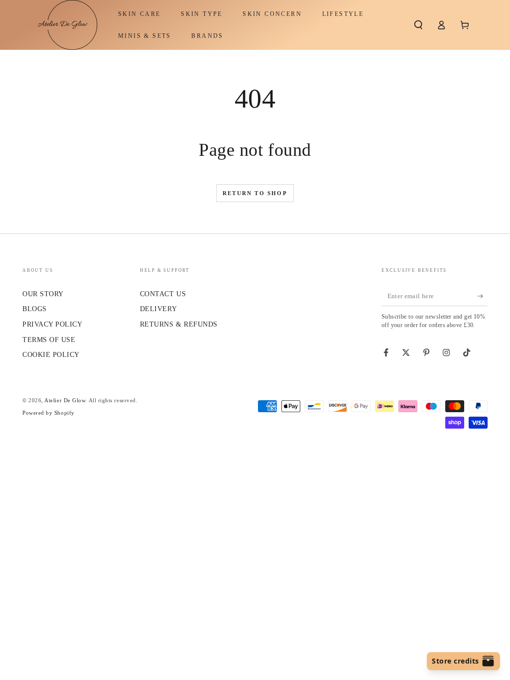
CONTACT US (163, 294)
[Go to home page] (62, 25)
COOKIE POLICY (51, 354)
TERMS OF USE (48, 339)
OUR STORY (43, 294)
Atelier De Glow (64, 400)
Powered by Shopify (48, 413)
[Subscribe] (482, 296)
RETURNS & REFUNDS (179, 324)
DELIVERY (158, 309)
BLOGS (34, 309)
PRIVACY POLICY (52, 324)
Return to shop (255, 193)
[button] (418, 25)
